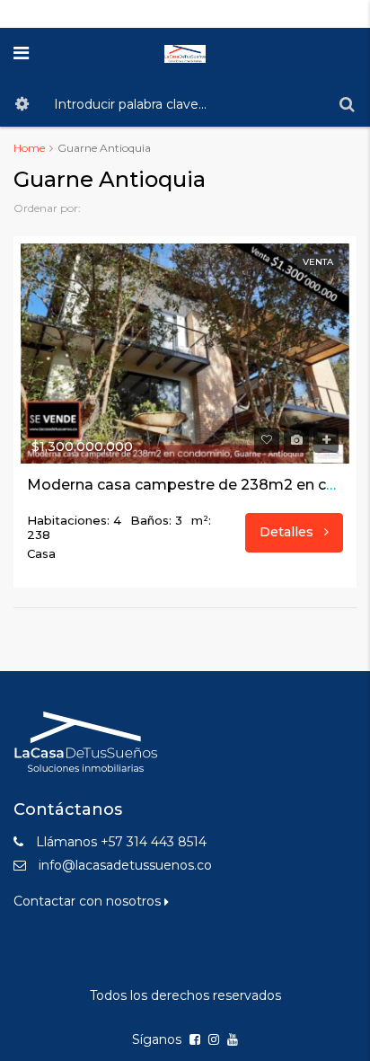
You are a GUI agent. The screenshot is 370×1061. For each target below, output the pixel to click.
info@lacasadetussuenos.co (125, 865)
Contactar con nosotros (88, 901)
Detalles (288, 532)
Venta (318, 262)
